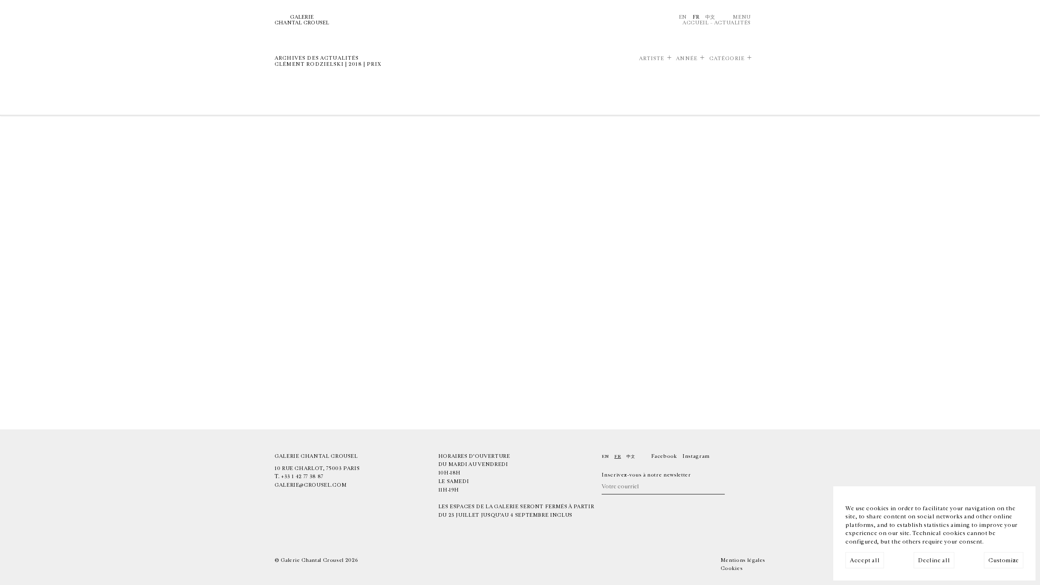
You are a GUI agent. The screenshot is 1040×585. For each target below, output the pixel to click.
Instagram (696, 456)
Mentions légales (743, 560)
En (683, 17)
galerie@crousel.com (311, 485)
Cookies (732, 568)
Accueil (695, 23)
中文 (710, 17)
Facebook (664, 456)
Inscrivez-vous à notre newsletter (646, 475)
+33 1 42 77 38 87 (302, 476)
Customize (1003, 560)
